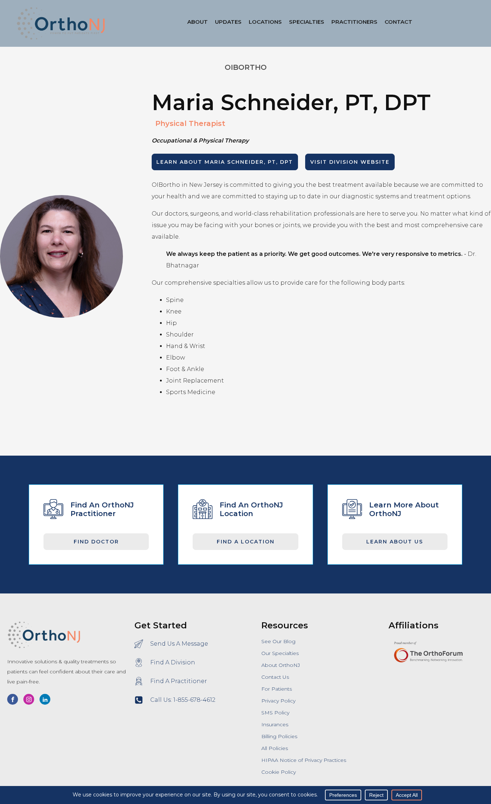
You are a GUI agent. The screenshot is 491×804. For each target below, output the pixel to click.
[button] (265, 23)
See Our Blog (278, 641)
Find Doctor (96, 541)
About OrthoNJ (280, 665)
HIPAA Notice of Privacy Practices (303, 760)
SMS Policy (275, 712)
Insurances (274, 724)
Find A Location (246, 541)
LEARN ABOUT (224, 162)
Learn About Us (394, 541)
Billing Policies (279, 736)
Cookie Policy (278, 772)
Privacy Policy (278, 700)
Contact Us (275, 677)
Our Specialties (280, 653)
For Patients (276, 689)
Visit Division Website (350, 162)
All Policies (274, 748)
